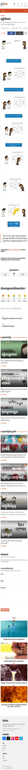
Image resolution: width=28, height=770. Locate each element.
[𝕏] (8, 738)
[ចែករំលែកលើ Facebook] (11, 33)
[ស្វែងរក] (25, 11)
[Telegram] (21, 738)
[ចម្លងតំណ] (25, 33)
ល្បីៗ (3, 756)
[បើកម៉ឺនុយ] (3, 11)
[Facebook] (4, 738)
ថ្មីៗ (3, 750)
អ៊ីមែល (2, 581)
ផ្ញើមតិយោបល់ (5, 609)
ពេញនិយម (4, 760)
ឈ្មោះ (2, 574)
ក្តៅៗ (3, 758)
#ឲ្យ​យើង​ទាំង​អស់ (17, 308)
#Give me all (9, 308)
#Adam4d (3, 308)
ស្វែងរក (4, 748)
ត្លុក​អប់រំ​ (3, 15)
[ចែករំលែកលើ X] (19, 33)
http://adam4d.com (14, 250)
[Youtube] (17, 738)
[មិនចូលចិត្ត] (22, 274)
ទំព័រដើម (4, 745)
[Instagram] (12, 738)
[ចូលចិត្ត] (5, 274)
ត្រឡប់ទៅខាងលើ (10, 768)
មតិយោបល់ (3, 587)
